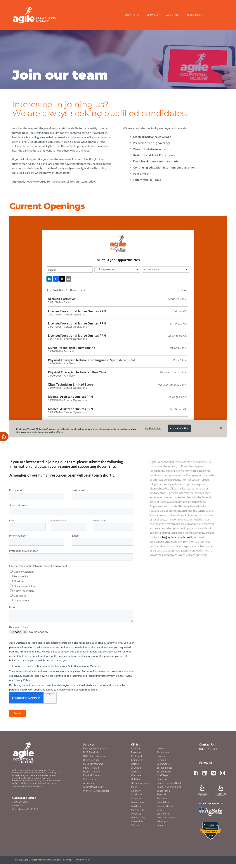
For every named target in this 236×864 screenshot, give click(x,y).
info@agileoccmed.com (175, 537)
